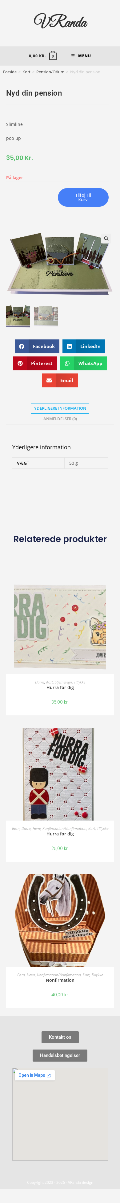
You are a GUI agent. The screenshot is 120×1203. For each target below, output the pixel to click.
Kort (26, 72)
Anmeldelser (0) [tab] (60, 418)
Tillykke (79, 682)
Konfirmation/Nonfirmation (64, 828)
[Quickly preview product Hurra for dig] (111, 592)
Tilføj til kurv (83, 197)
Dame (39, 682)
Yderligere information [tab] (60, 408)
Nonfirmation (60, 980)
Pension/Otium (50, 72)
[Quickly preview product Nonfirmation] (111, 885)
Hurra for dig (60, 687)
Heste (31, 974)
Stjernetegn (63, 682)
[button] (106, 239)
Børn (16, 828)
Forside (10, 72)
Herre (37, 828)
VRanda (60, 23)
